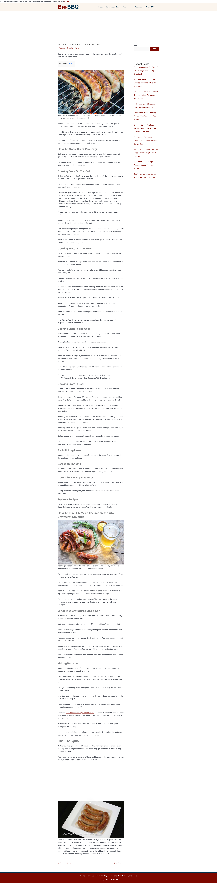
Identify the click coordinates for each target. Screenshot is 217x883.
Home (100, 7)
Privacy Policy (101, 876)
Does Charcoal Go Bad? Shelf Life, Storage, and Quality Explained (145, 70)
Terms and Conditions (117, 876)
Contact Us (150, 7)
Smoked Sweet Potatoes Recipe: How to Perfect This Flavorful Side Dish (145, 128)
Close (66, 1)
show (70, 63)
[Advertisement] (108, 24)
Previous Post (64, 863)
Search (137, 45)
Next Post (119, 863)
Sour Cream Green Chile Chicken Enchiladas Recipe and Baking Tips (146, 140)
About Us (138, 7)
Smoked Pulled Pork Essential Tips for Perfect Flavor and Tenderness (146, 95)
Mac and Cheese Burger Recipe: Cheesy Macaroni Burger (144, 165)
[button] (130, 7)
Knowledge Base (113, 7)
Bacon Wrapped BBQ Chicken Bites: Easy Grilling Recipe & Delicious (146, 152)
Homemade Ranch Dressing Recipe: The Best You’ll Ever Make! (145, 116)
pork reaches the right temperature (80, 713)
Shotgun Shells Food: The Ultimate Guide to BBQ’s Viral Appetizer (145, 82)
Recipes (126, 7)
